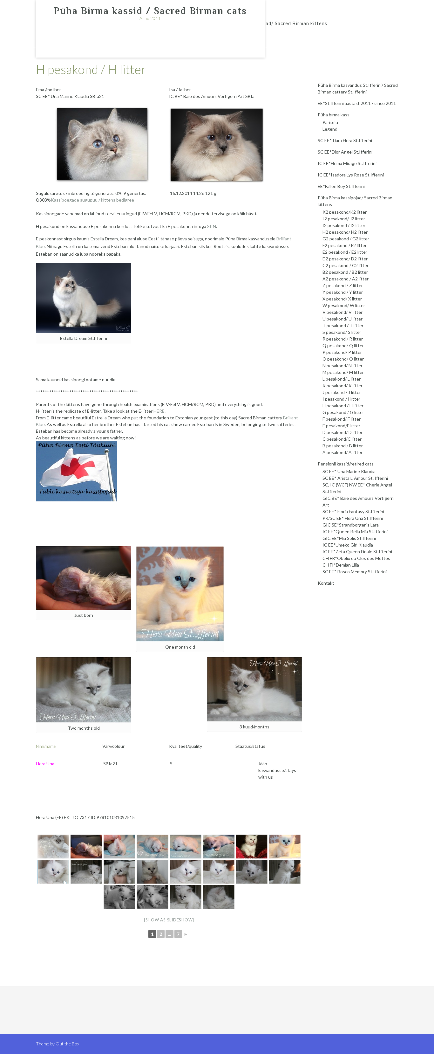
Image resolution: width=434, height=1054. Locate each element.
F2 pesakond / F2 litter (344, 245)
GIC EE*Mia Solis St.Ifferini (349, 538)
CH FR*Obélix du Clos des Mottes (356, 558)
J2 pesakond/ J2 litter (343, 218)
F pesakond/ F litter (341, 419)
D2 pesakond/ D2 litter (345, 258)
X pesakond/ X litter (342, 298)
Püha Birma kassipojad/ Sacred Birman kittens (272, 23)
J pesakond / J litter (341, 392)
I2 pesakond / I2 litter (343, 225)
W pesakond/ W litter (343, 305)
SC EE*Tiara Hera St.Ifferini (345, 140)
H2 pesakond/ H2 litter (345, 232)
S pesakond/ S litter (341, 332)
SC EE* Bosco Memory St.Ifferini (354, 571)
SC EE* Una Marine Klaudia (349, 471)
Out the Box (67, 1043)
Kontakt (326, 583)
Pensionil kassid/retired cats (346, 463)
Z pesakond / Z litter (342, 285)
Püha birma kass (333, 114)
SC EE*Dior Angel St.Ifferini (345, 152)
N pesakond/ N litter (342, 365)
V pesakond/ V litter (342, 312)
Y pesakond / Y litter (342, 292)
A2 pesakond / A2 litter (345, 278)
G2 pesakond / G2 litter (345, 238)
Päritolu (330, 122)
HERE (159, 411)
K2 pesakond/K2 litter (344, 212)
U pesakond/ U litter (342, 318)
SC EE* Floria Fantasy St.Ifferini (353, 511)
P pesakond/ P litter (342, 352)
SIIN (211, 226)
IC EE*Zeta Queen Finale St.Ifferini (357, 551)
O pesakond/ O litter (343, 359)
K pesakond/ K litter (342, 385)
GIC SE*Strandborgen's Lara (350, 524)
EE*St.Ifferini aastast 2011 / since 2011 (357, 103)
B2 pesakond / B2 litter (345, 272)
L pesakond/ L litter (341, 379)
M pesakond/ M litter (343, 372)
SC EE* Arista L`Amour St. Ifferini (355, 478)
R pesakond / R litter (342, 338)
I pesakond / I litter (341, 399)
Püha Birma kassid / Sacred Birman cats (150, 11)
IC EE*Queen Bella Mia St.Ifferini (355, 531)
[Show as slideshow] (169, 919)
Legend (329, 129)
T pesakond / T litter (342, 325)
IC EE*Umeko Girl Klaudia (347, 545)
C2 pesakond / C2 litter (345, 265)
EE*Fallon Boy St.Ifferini (341, 186)
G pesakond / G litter (343, 412)
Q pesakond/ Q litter (343, 345)
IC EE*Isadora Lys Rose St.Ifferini (351, 174)
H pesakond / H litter (342, 405)
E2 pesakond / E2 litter (344, 252)
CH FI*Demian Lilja (340, 565)
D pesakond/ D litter (342, 432)
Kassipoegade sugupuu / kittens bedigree (92, 200)
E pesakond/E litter (341, 425)
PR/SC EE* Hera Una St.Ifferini (352, 518)
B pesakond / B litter (342, 445)
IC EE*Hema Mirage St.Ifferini (347, 163)
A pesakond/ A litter (342, 452)
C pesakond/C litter (342, 439)
